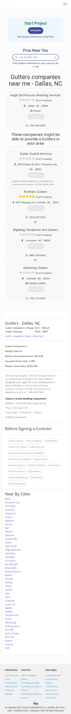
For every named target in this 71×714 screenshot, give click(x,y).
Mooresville (11, 567)
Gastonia (9, 535)
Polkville (9, 582)
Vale (7, 593)
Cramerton (10, 513)
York (7, 648)
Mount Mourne (12, 571)
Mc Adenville (11, 564)
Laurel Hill (10, 604)
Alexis (8, 498)
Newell (8, 575)
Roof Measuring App (30, 683)
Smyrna (9, 644)
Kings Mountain (13, 549)
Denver (8, 524)
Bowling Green (12, 626)
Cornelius (10, 509)
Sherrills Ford (11, 615)
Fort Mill (9, 629)
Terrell (8, 618)
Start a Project (11, 687)
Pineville (9, 578)
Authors (48, 683)
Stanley (8, 589)
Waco (8, 597)
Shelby (8, 586)
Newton (9, 611)
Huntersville (11, 538)
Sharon (8, 640)
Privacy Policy (51, 679)
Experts (24, 679)
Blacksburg (10, 622)
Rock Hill (9, 637)
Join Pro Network (28, 675)
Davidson (9, 520)
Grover (8, 542)
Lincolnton (10, 560)
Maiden (9, 607)
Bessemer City (12, 502)
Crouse (8, 517)
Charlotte (10, 600)
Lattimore (10, 553)
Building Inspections (15, 417)
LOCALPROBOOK (21, 4)
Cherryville (10, 506)
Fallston (9, 531)
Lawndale (10, 557)
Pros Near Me (11, 683)
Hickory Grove (12, 633)
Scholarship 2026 (52, 675)
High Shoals (11, 546)
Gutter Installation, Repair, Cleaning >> (24, 336)
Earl (7, 527)
